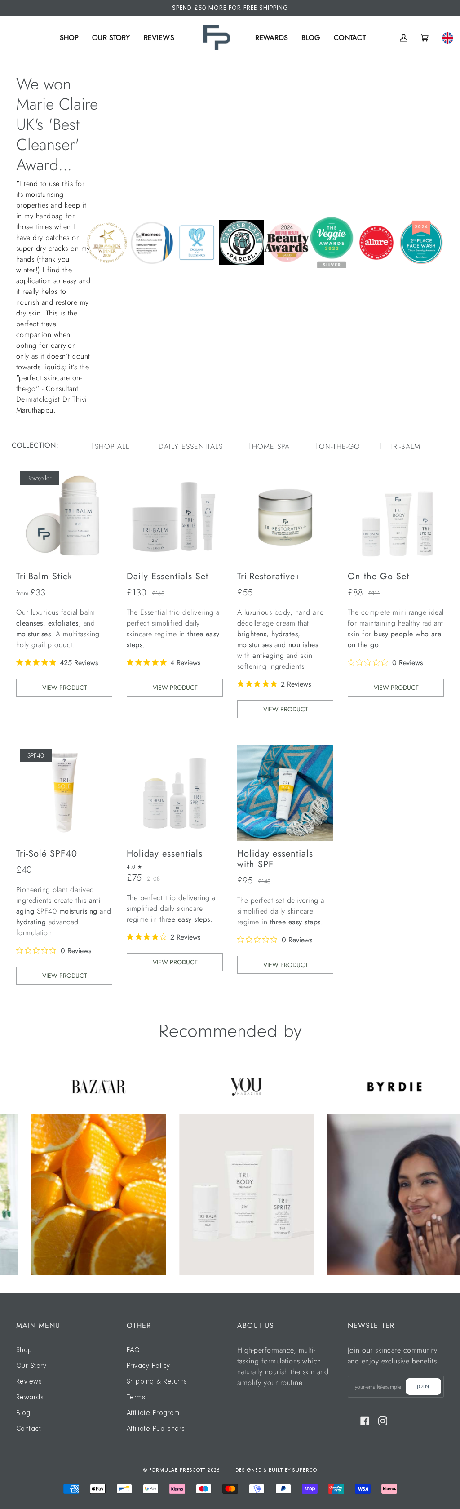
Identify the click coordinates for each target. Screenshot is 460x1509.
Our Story (31, 1366)
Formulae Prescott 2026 (184, 1470)
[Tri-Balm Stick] (64, 516)
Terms (136, 1397)
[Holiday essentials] (175, 793)
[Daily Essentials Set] (175, 516)
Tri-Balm (404, 446)
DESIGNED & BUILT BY (263, 1470)
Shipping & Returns (157, 1381)
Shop (24, 1350)
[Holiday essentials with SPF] (285, 793)
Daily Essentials (191, 446)
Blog (23, 1413)
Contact (28, 1429)
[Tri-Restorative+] (285, 516)
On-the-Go (339, 446)
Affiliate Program (153, 1413)
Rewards (30, 1397)
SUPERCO (304, 1470)
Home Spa (271, 446)
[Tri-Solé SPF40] (64, 793)
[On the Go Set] (396, 516)
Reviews (29, 1381)
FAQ (133, 1350)
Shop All (112, 446)
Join (423, 1386)
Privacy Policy (148, 1366)
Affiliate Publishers (156, 1429)
